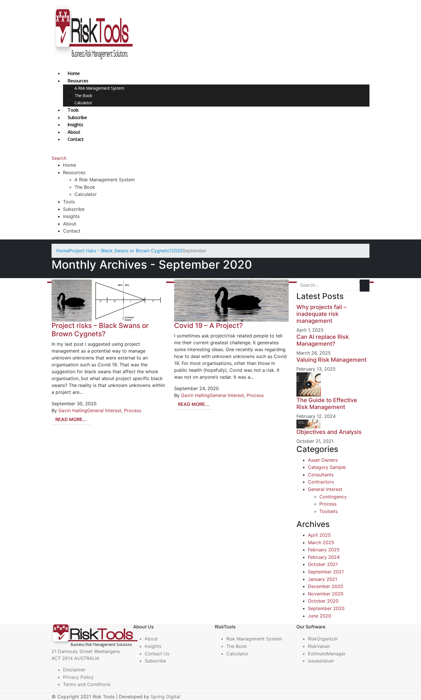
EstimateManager (327, 653)
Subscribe (77, 117)
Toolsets (328, 511)
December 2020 (325, 586)
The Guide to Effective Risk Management (326, 403)
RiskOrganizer (323, 639)
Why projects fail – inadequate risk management (321, 314)
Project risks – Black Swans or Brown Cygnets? (100, 329)
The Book (83, 95)
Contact (76, 139)
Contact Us (157, 653)
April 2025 (319, 535)
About (74, 132)
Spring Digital (165, 696)
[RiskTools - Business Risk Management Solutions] (92, 34)
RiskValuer (319, 646)
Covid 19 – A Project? (208, 325)
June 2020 (319, 616)
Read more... (71, 419)
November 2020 (325, 594)
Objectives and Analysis (329, 431)
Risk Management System (254, 639)
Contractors (321, 482)
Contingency (333, 497)
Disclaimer (74, 670)
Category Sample (327, 467)
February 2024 (324, 557)
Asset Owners (323, 460)
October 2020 (323, 601)
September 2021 (326, 572)
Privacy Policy (78, 677)
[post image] (109, 301)
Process (132, 410)
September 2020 (326, 608)
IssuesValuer (321, 661)
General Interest (104, 410)
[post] (308, 384)
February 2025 (324, 549)
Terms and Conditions (87, 684)
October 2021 (323, 564)
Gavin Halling (72, 410)
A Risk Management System (99, 88)
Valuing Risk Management (331, 359)
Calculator (83, 102)
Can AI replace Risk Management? (322, 340)
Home (74, 73)
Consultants (321, 474)
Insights (75, 124)
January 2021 (322, 579)
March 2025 (321, 542)
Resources (78, 81)
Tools (73, 110)
